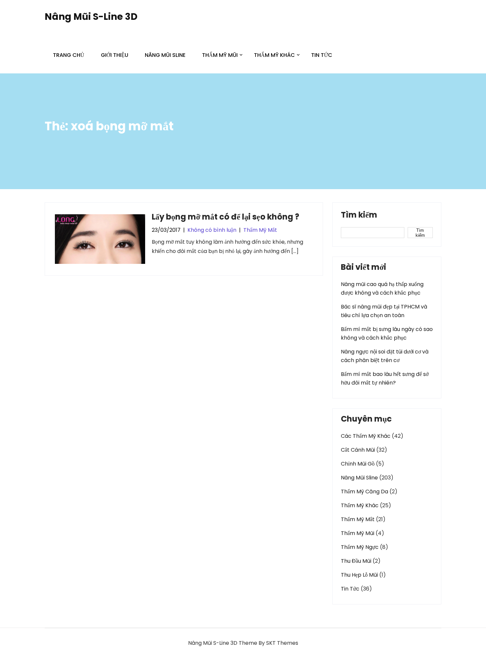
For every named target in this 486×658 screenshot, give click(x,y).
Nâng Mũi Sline (165, 55)
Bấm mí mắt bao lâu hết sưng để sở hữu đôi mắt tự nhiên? (384, 378)
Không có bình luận (211, 230)
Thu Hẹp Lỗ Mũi (359, 575)
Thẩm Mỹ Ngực (360, 547)
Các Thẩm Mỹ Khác (365, 436)
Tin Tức (321, 55)
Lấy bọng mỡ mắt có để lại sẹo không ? (225, 216)
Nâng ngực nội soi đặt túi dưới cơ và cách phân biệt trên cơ (384, 356)
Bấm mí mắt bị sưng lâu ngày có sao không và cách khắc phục (387, 333)
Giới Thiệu (114, 55)
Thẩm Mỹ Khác (274, 55)
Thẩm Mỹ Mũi (220, 55)
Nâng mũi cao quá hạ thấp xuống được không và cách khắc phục (382, 288)
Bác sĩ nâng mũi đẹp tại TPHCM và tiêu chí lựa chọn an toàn (384, 311)
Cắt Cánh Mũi (358, 450)
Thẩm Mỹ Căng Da (364, 491)
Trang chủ (68, 55)
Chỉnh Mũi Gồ (358, 464)
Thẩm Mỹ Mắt (260, 230)
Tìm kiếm (359, 215)
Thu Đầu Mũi (356, 561)
